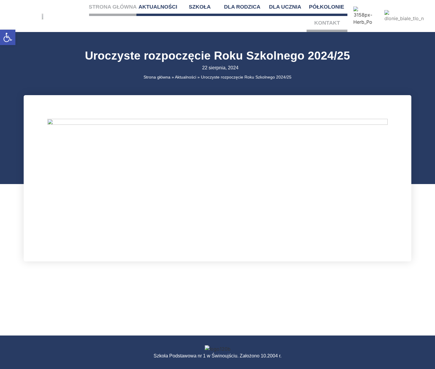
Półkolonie (326, 7)
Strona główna (113, 7)
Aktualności (157, 7)
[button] (7, 37)
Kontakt (327, 23)
